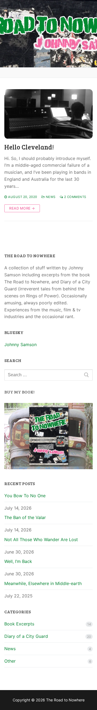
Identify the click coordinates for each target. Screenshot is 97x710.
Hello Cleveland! (29, 147)
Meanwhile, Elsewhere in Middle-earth (43, 583)
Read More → (22, 208)
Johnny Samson (20, 344)
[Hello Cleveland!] (48, 114)
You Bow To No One (25, 495)
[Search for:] (48, 375)
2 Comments (74, 197)
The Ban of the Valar (25, 517)
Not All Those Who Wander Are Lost (41, 539)
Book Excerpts (19, 624)
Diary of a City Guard (26, 636)
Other (10, 661)
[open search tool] (66, 33)
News (50, 197)
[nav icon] (82, 33)
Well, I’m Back (18, 561)
